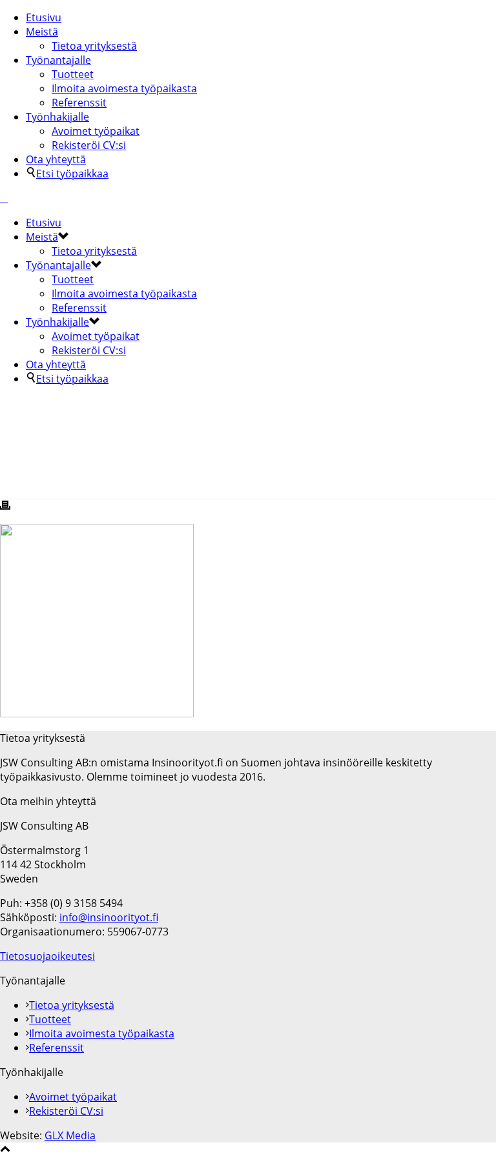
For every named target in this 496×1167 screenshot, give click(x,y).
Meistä (42, 32)
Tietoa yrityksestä (94, 46)
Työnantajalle (58, 60)
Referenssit (79, 102)
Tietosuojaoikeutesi (47, 956)
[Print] (5, 506)
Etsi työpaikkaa (72, 173)
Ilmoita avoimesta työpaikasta (124, 88)
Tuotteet (73, 74)
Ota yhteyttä (56, 159)
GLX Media (70, 1135)
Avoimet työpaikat (96, 131)
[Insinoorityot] (4, 198)
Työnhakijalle (57, 117)
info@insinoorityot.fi (108, 917)
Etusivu (43, 17)
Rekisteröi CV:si (89, 145)
